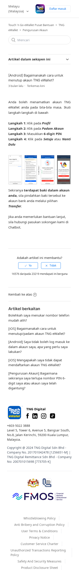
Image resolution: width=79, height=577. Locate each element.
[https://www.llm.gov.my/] (47, 482)
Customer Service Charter (39, 544)
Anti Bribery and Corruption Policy (39, 525)
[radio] (28, 265)
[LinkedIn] (35, 416)
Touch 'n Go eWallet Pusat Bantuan (31, 25)
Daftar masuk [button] (57, 9)
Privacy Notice (39, 537)
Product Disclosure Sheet (39, 568)
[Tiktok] (52, 416)
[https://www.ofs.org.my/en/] (39, 496)
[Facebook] (27, 416)
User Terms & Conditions (39, 531)
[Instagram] (43, 416)
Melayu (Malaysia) (16, 8)
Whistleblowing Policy (39, 518)
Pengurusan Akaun (35, 30)
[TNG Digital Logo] (40, 8)
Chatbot (14, 227)
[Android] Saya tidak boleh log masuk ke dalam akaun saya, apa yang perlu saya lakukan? (39, 346)
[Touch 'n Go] (15, 412)
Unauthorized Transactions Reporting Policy (38, 552)
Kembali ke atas (20, 294)
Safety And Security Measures (39, 561)
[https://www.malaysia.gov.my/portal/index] (33, 482)
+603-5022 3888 (18, 425)
